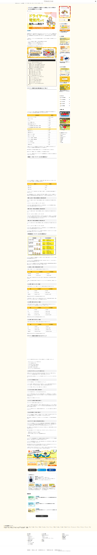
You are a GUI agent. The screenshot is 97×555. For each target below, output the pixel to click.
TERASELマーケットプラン (31, 538)
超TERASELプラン (30, 536)
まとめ (29, 84)
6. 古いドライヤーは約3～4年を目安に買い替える (36, 83)
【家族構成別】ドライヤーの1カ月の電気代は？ (35, 68)
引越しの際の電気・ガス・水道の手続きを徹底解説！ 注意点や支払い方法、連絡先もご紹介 (31, 489)
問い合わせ (12, 527)
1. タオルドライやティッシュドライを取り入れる (36, 76)
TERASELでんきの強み (45, 537)
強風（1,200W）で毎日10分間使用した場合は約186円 (37, 64)
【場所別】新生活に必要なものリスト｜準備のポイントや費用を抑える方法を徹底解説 (45, 489)
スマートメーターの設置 (31, 542)
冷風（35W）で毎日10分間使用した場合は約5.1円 (36, 67)
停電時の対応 (64, 536)
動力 (61, 141)
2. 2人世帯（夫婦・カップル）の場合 (34, 71)
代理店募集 (63, 537)
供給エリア (43, 536)
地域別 (62, 135)
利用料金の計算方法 (30, 539)
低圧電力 (6, 527)
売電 (15, 527)
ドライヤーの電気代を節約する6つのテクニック (35, 75)
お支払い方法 (29, 541)
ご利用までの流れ (29, 540)
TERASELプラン (30, 537)
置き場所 (62, 137)
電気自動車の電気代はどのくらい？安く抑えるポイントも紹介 (52, 488)
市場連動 (27, 527)
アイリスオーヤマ (63, 134)
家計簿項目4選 (22, 527)
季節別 (18, 527)
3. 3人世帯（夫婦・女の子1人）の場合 (35, 72)
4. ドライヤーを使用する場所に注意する (35, 80)
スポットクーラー (63, 136)
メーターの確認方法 (30, 543)
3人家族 (62, 142)
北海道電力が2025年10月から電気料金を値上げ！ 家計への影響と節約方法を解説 (38, 489)
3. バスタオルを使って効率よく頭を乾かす (35, 79)
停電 (8, 527)
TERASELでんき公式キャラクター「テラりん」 (48, 538)
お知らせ (43, 539)
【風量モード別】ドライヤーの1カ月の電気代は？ (35, 63)
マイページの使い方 (30, 544)
